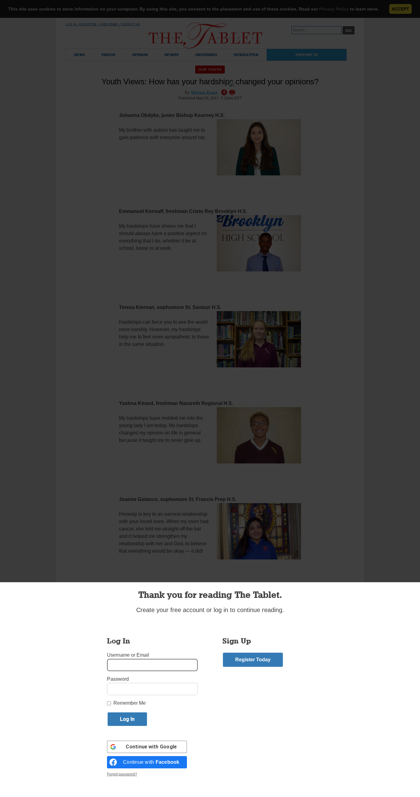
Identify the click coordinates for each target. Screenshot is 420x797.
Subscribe (109, 24)
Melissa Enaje (204, 92)
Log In (70, 24)
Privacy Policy (334, 8)
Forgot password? (122, 774)
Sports (171, 54)
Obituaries (206, 54)
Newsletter (246, 54)
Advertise (88, 24)
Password (118, 679)
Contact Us (130, 24)
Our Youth (210, 69)
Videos (108, 54)
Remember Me (129, 703)
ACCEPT (400, 8)
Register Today (253, 659)
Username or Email (128, 655)
